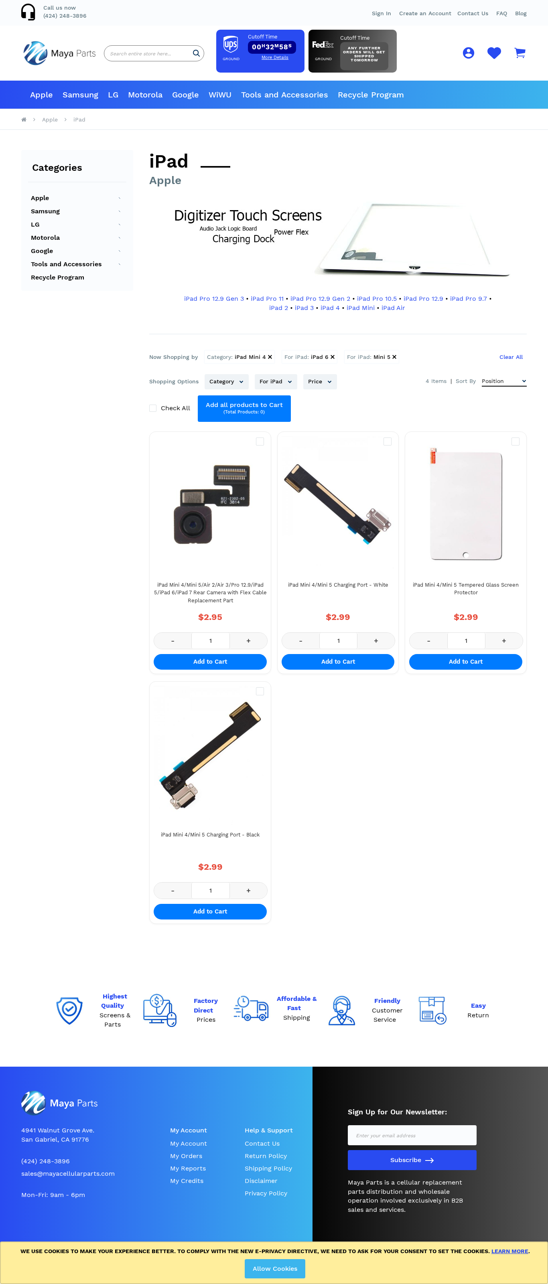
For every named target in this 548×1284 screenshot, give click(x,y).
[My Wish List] (494, 57)
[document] (275, 1262)
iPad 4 (330, 308)
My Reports (188, 1168)
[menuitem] (41, 94)
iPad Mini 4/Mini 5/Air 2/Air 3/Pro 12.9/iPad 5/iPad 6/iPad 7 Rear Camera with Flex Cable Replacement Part (210, 593)
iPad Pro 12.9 (423, 298)
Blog (521, 13)
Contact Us (472, 13)
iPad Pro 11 (267, 298)
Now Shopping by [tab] (173, 357)
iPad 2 (278, 308)
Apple (50, 119)
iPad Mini (361, 308)
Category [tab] (222, 381)
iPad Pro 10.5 (377, 298)
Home (23, 119)
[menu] (274, 94)
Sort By (466, 381)
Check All (176, 408)
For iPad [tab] (272, 381)
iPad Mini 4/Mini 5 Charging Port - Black (210, 835)
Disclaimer (261, 1181)
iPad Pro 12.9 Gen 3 (214, 298)
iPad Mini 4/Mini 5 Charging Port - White (338, 585)
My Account (188, 1143)
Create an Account (425, 13)
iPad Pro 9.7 (468, 298)
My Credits (186, 1181)
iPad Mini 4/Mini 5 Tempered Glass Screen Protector (466, 589)
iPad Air (393, 308)
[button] (501, 13)
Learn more (509, 1251)
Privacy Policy (266, 1193)
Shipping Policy (268, 1168)
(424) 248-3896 (65, 15)
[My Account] (468, 54)
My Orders (186, 1156)
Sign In (381, 13)
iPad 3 (304, 308)
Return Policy (266, 1156)
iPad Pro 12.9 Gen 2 (320, 298)
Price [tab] (316, 381)
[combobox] (154, 53)
